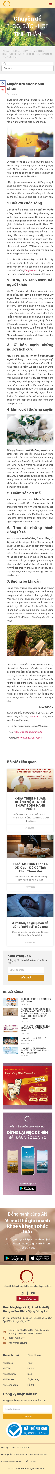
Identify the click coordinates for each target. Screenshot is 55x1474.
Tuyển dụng (33, 1379)
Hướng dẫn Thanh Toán (12, 1454)
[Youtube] (32, 1293)
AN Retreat (8, 1379)
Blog (30, 1374)
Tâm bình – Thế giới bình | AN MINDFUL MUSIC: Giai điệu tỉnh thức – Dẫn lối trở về (35, 1050)
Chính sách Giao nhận (11, 1461)
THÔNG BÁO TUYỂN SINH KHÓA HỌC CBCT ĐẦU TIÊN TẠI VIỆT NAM (35, 1028)
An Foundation (10, 1385)
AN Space (8, 1363)
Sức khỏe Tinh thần (29, 54)
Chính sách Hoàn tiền (36, 1454)
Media (31, 1368)
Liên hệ (4, 1447)
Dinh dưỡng (9, 54)
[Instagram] (22, 1293)
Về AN (30, 1363)
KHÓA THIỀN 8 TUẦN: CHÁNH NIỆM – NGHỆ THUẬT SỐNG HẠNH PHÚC (30, 804)
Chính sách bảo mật (20, 1447)
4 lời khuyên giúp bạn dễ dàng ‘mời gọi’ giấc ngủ (30, 924)
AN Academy (9, 1374)
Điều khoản (30, 1461)
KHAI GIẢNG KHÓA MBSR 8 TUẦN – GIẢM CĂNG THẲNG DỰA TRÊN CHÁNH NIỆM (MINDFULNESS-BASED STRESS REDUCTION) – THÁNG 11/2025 (36, 1014)
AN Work (7, 1368)
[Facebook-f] (27, 1293)
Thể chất (16, 51)
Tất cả (5, 51)
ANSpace (35, 716)
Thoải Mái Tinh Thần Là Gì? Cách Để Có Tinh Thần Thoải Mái (30, 867)
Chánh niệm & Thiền (33, 51)
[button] (50, 4)
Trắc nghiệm (9, 57)
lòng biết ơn (30, 270)
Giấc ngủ (47, 54)
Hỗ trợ (31, 1385)
